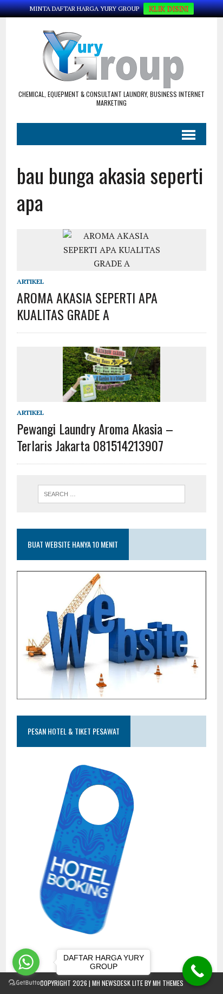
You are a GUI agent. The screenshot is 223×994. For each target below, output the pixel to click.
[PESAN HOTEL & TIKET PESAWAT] (99, 938)
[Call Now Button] (197, 971)
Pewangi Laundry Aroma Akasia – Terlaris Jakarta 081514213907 (95, 437)
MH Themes (168, 982)
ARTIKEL (30, 281)
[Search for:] (111, 493)
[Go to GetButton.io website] (26, 982)
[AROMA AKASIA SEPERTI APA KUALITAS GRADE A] (111, 263)
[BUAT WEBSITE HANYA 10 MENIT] (111, 692)
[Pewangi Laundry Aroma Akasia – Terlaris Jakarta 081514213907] (111, 394)
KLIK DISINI (168, 9)
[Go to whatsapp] (26, 962)
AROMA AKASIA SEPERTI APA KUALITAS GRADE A (87, 306)
